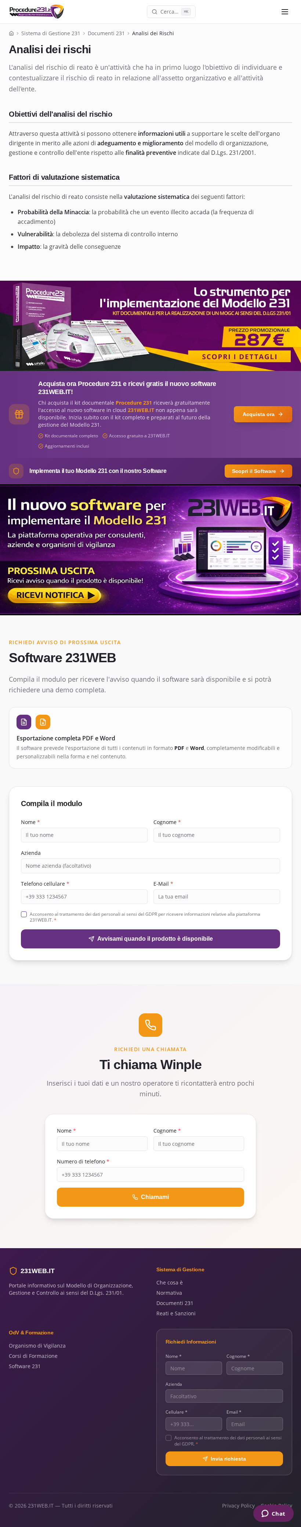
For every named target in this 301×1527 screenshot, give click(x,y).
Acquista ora (259, 414)
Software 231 (25, 1366)
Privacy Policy (238, 1505)
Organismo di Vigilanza (37, 1345)
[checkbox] (24, 914)
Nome (30, 822)
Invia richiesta (228, 1459)
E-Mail (163, 883)
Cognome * (238, 1356)
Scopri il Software (254, 471)
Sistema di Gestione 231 (50, 33)
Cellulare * (177, 1412)
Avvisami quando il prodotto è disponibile (155, 939)
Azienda (31, 852)
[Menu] (285, 11)
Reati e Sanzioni (176, 1313)
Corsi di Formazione (33, 1355)
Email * (234, 1412)
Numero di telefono (83, 1161)
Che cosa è (169, 1282)
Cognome (167, 822)
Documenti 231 (106, 33)
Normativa (169, 1292)
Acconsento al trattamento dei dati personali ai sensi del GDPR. (228, 1441)
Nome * (174, 1356)
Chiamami (155, 1197)
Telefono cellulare (45, 883)
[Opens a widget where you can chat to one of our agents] (273, 1514)
